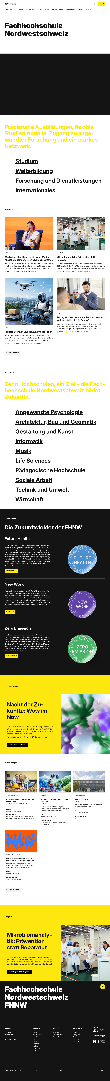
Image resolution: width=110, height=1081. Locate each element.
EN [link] (95, 4)
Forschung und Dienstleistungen (53, 9)
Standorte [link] (36, 1037)
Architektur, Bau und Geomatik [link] (55, 421)
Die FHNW (88, 9)
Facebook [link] (76, 1032)
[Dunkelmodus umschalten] (100, 4)
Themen (39, 9)
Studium (21, 9)
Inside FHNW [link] (57, 1035)
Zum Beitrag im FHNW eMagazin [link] (18, 972)
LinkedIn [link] (76, 1039)
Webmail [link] (56, 1037)
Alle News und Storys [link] (12, 352)
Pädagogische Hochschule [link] (50, 470)
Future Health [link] (10, 570)
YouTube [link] (76, 1041)
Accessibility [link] (59, 1071)
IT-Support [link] (56, 1032)
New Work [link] (9, 612)
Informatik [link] (29, 441)
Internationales (70, 9)
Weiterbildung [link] (34, 170)
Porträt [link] (34, 1032)
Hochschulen (8, 9)
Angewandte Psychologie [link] (49, 412)
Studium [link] (26, 161)
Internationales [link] (35, 190)
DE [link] (92, 4)
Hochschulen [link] (37, 1035)
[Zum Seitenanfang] (102, 986)
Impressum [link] (49, 1071)
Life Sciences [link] (33, 460)
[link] (10, 4)
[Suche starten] (103, 4)
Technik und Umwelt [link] (42, 489)
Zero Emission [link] (10, 655)
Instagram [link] (76, 1035)
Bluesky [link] (75, 1037)
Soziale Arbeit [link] (33, 479)
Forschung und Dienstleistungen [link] (58, 180)
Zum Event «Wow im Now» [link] (16, 745)
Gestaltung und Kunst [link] (44, 431)
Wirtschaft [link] (29, 499)
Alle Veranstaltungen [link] (13, 889)
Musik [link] (23, 450)
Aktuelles (79, 9)
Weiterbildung (30, 9)
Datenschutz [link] (38, 1071)
